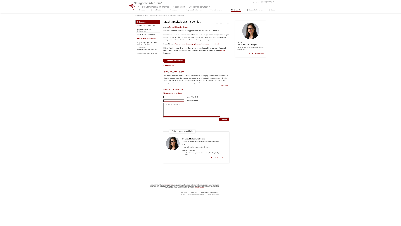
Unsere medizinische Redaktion (196, 194)
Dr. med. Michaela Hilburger (193, 139)
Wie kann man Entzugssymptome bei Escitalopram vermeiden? (197, 44)
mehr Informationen (219, 158)
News (143, 10)
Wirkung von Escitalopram (146, 25)
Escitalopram (141, 22)
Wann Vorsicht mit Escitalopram (147, 53)
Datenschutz (194, 192)
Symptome (173, 10)
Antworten (224, 86)
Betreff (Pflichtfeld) (192, 101)
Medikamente (236, 10)
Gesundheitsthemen (256, 10)
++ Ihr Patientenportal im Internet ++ (174, 7)
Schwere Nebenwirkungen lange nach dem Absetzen (148, 43)
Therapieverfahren (217, 10)
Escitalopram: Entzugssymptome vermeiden (147, 48)
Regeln (222, 50)
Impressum (184, 192)
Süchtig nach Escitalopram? (147, 38)
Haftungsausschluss (199, 187)
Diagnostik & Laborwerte (193, 10)
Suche (273, 10)
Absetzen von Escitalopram (146, 35)
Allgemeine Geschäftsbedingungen (209, 192)
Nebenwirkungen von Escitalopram (144, 30)
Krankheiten (157, 10)
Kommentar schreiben (174, 60)
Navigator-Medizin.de (168, 184)
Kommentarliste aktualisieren (173, 89)
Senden (224, 120)
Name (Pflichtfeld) (192, 97)
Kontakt (183, 194)
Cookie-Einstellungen (213, 194)
